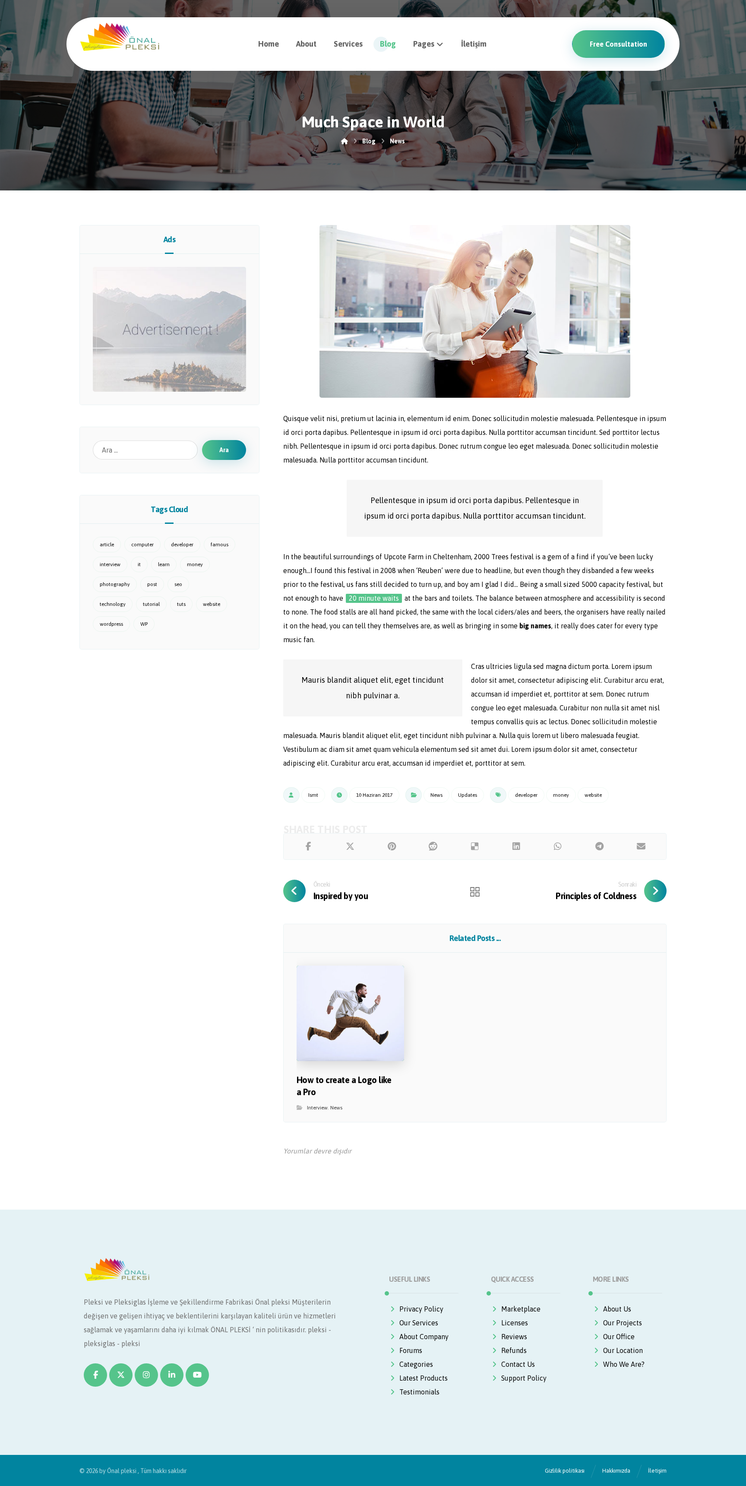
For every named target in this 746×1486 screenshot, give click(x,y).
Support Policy (524, 1378)
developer (526, 795)
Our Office (619, 1336)
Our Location (623, 1350)
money (561, 795)
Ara (224, 450)
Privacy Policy (421, 1309)
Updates (467, 795)
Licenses (514, 1323)
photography (115, 584)
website (593, 795)
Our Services (418, 1323)
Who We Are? (624, 1364)
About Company (424, 1336)
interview (110, 564)
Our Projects (622, 1323)
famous (219, 545)
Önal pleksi (121, 1470)
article (107, 545)
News (436, 795)
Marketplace (521, 1309)
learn (164, 564)
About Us (617, 1309)
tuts (181, 604)
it (139, 564)
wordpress (111, 624)
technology (113, 604)
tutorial (151, 604)
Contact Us (518, 1364)
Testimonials (419, 1392)
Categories (416, 1364)
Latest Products (423, 1378)
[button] (308, 846)
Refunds (514, 1350)
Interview (317, 1108)
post (152, 584)
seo (178, 584)
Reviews (514, 1336)
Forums (410, 1350)
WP (144, 624)
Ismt (313, 795)
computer (142, 545)
